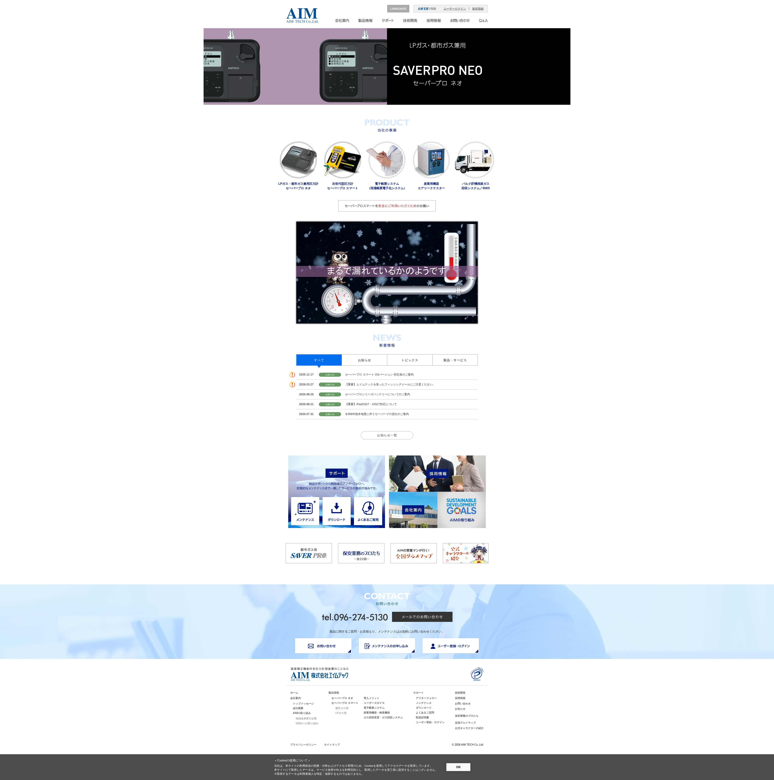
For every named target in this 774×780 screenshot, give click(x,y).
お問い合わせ (463, 703)
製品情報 (334, 692)
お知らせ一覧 (387, 435)
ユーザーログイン (454, 8)
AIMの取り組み (302, 713)
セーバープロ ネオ (342, 698)
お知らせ (460, 708)
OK (458, 767)
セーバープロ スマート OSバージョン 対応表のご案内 (379, 374)
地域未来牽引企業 (306, 718)
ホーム (294, 692)
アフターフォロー (426, 698)
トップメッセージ (303, 703)
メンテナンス (424, 702)
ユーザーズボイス (374, 702)
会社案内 (295, 698)
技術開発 (460, 692)
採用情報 (460, 698)
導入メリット (371, 698)
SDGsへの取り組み (307, 723)
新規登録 (478, 8)
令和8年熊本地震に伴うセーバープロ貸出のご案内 (377, 414)
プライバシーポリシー (303, 745)
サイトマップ (332, 745)
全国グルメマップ (465, 722)
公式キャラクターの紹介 (469, 728)
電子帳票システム (374, 707)
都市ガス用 (342, 708)
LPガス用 (340, 713)
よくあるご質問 (425, 712)
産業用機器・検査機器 (377, 712)
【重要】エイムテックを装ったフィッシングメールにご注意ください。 (390, 384)
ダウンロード (424, 707)
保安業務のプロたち (467, 715)
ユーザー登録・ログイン (430, 722)
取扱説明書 (422, 717)
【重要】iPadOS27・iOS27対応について (371, 404)
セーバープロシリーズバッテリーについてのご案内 (377, 394)
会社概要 (298, 708)
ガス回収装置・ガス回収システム (383, 717)
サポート (418, 692)
